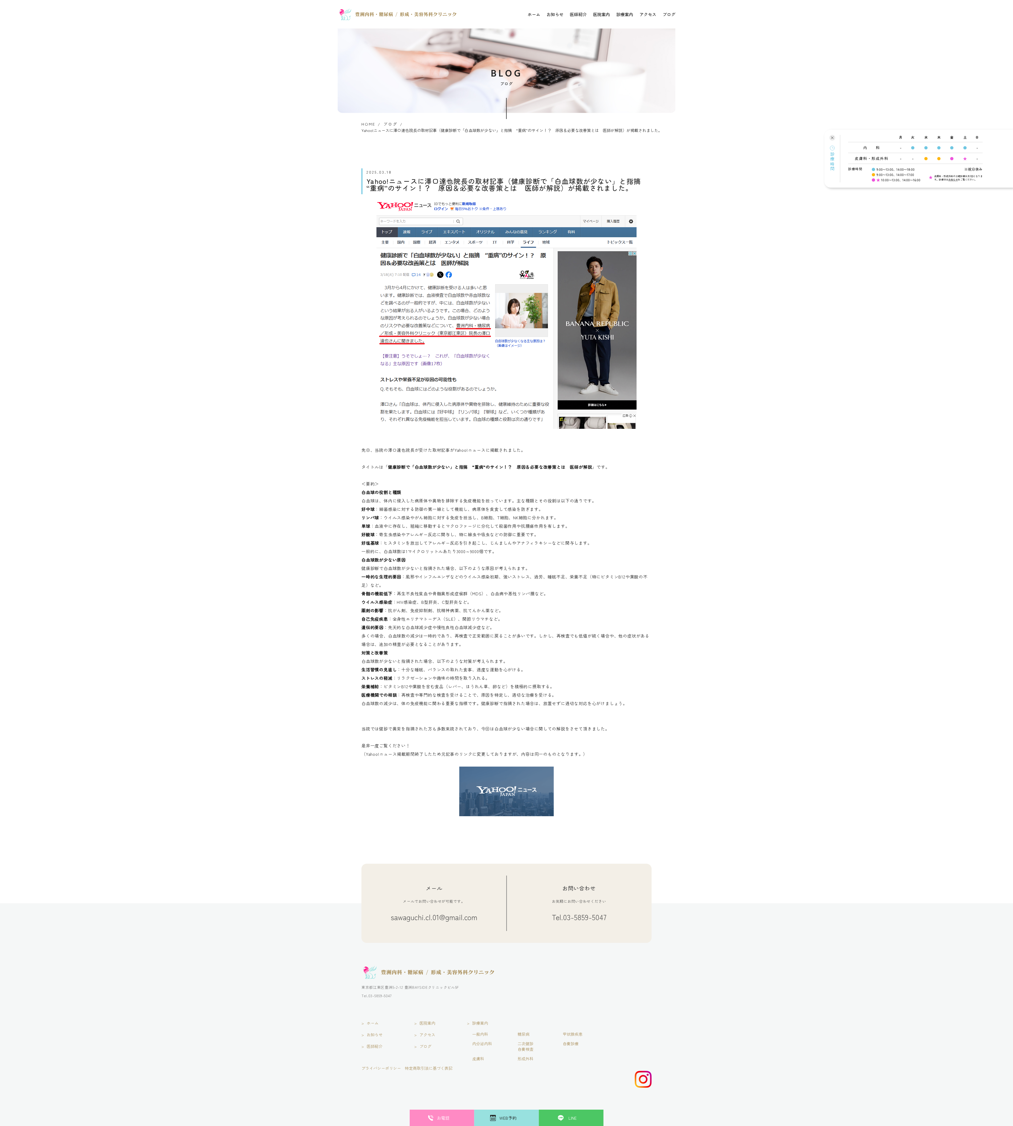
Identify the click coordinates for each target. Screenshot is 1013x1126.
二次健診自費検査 (525, 1046)
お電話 (443, 1118)
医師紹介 (578, 14)
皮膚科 (478, 1058)
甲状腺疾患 (572, 1034)
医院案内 (601, 14)
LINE (572, 1118)
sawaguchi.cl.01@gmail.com (434, 917)
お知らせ (555, 14)
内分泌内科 (482, 1043)
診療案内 (624, 14)
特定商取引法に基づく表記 (428, 1068)
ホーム (534, 14)
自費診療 (571, 1043)
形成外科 (525, 1058)
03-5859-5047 (584, 917)
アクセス (647, 14)
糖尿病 (523, 1034)
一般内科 (480, 1034)
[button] (832, 158)
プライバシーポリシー (381, 1068)
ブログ (669, 14)
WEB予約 (508, 1118)
